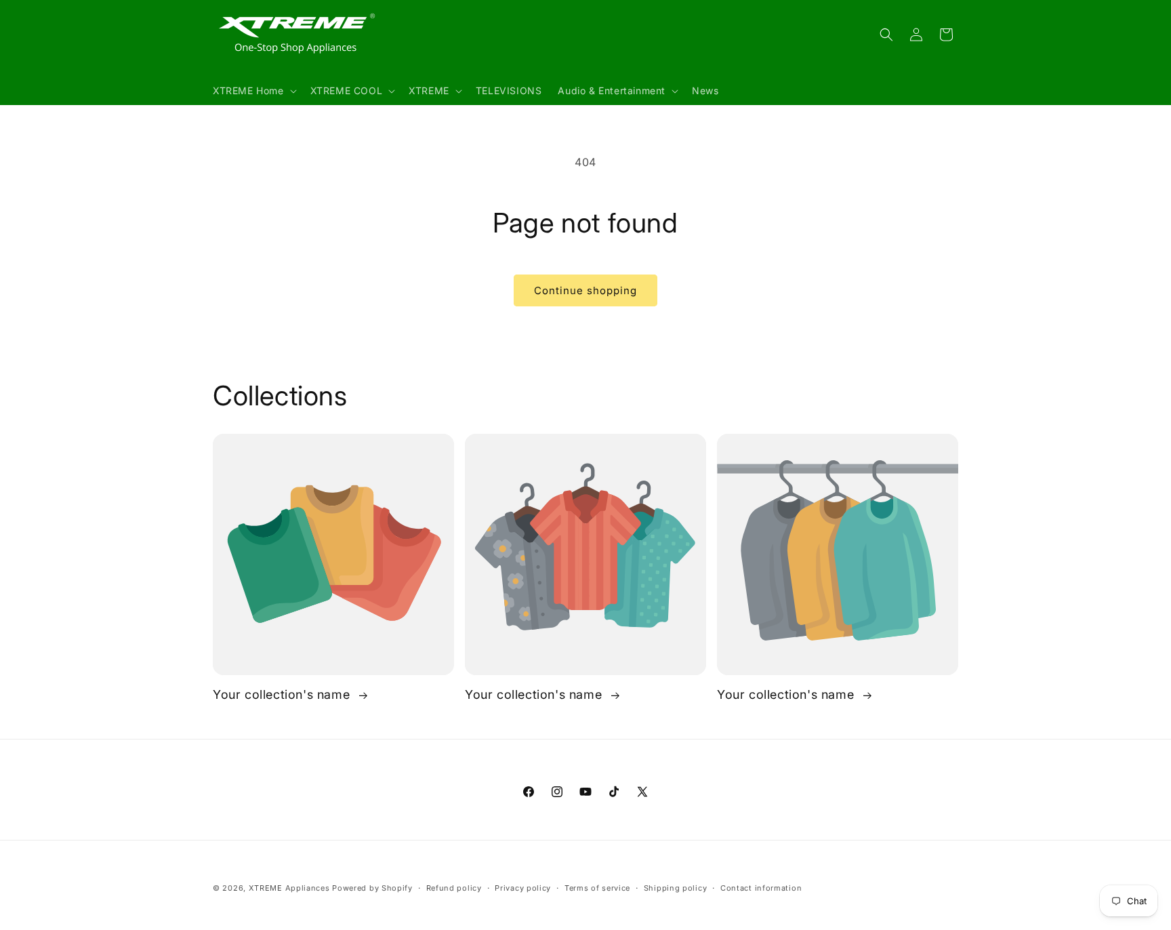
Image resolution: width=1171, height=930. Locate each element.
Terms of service (597, 888)
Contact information (761, 888)
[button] (253, 91)
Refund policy (454, 888)
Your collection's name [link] (283, 694)
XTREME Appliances (289, 888)
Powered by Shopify (372, 888)
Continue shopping (585, 290)
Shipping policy (675, 888)
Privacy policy (523, 888)
